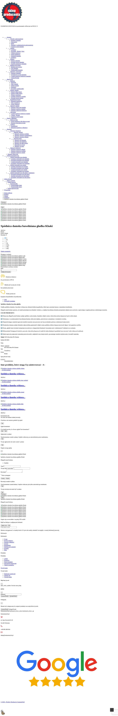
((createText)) (13, 596)
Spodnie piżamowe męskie (18, 96)
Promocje (6, 560)
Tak (2, 423)
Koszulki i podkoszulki (17, 88)
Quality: (6, 463)
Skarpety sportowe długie (21, 137)
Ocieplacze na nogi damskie (18, 74)
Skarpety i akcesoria (14, 71)
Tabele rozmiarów (9, 565)
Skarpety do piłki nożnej (21, 143)
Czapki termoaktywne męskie (19, 169)
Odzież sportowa (15, 53)
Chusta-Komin (15, 78)
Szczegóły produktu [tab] (9, 301)
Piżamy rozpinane (16, 95)
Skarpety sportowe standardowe (23, 135)
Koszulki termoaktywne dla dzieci (20, 174)
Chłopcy (11, 124)
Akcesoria (12, 112)
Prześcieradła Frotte (16, 185)
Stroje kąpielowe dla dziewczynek (20, 121)
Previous (3, 202)
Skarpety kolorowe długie (18, 149)
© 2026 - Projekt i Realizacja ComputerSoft (13, 702)
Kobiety (7, 37)
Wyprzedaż (7, 190)
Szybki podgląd (6, 370)
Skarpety (8, 129)
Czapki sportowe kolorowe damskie (21, 76)
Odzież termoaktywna (11, 155)
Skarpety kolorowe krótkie (18, 151)
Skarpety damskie (16, 73)
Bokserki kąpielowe (16, 101)
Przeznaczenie (16, 138)
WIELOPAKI (8, 179)
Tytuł (2, 466)
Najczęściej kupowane (10, 563)
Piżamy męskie (13, 90)
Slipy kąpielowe (15, 102)
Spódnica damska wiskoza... (13, 374)
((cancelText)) (4, 596)
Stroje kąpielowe (15, 54)
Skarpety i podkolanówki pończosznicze (22, 45)
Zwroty (6, 544)
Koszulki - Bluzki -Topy (17, 51)
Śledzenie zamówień (9, 574)
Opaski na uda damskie (17, 46)
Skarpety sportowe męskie (18, 109)
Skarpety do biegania (20, 140)
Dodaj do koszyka (5, 272)
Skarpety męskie (13, 106)
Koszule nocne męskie (17, 98)
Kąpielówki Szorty (14, 99)
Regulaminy (7, 545)
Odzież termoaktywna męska (17, 165)
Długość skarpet (17, 132)
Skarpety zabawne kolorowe (19, 110)
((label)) (3, 594)
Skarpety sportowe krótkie (22, 134)
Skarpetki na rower (20, 145)
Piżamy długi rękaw (16, 92)
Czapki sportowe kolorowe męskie (20, 113)
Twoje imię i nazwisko (7, 468)
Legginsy (13, 50)
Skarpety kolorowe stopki (18, 152)
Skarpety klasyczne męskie (18, 107)
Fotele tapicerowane (13, 188)
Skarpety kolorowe (14, 148)
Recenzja (3, 472)
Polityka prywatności (10, 547)
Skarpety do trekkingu (21, 141)
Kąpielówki (14, 126)
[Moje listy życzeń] (2, 34)
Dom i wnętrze (9, 180)
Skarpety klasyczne (13, 154)
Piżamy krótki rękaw (16, 93)
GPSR (6, 559)
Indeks (3, 340)
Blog (5, 550)
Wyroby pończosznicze (15, 39)
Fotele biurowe (12, 182)
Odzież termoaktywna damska (17, 157)
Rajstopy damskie (16, 40)
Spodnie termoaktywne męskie (19, 166)
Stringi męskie (15, 85)
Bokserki (13, 82)
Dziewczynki (13, 120)
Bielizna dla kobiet (14, 65)
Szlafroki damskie (16, 56)
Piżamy (11, 59)
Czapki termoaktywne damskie (19, 162)
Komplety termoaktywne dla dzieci (20, 177)
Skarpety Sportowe (14, 131)
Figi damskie (14, 68)
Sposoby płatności (9, 542)
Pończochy (14, 42)
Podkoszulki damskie (17, 70)
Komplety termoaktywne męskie (20, 171)
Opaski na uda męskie (17, 117)
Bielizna (11, 81)
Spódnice (13, 57)
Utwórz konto (8, 577)
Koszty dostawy (8, 540)
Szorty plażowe (15, 104)
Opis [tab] (5, 299)
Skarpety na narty (19, 146)
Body (12, 43)
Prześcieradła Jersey (16, 187)
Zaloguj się (7, 575)
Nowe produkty (8, 562)
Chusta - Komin (15, 115)
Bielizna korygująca (16, 67)
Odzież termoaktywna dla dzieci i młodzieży (21, 173)
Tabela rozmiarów (6, 251)
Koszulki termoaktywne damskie (20, 160)
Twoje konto (4, 568)
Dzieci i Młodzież (10, 118)
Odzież (11, 48)
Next (2, 207)
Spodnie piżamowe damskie (18, 64)
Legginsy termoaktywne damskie (20, 159)
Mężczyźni (8, 79)
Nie (2, 431)
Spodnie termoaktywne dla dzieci (20, 176)
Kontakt (6, 548)
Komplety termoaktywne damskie (20, 163)
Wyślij (7, 478)
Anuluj (2, 478)
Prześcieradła (13, 183)
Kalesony (13, 87)
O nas (5, 539)
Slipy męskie (14, 84)
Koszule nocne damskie (17, 62)
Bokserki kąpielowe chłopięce (19, 127)
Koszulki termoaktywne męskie (19, 168)
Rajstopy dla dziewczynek (18, 123)
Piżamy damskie (15, 60)
